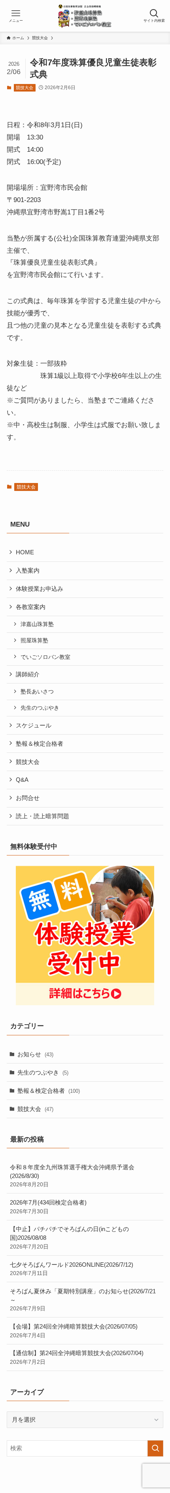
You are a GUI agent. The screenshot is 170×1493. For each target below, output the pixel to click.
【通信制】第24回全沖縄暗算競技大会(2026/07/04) (77, 1357)
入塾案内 (28, 570)
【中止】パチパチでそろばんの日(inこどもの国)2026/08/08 (69, 1237)
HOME (25, 552)
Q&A (22, 779)
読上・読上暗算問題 (42, 816)
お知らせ (35, 1054)
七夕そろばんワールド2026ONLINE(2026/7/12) (71, 1269)
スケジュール (33, 725)
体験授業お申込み (39, 588)
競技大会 (24, 87)
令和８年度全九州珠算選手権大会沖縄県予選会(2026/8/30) (72, 1176)
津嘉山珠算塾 (37, 624)
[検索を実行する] (155, 1448)
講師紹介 (28, 674)
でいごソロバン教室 (45, 657)
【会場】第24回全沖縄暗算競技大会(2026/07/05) (77, 1330)
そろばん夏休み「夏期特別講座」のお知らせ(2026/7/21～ (83, 1300)
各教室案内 (30, 606)
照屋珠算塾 (34, 640)
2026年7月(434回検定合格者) (48, 1206)
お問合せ (28, 797)
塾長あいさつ (37, 691)
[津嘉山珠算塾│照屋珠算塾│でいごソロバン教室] (85, 16)
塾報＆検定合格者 (39, 743)
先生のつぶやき (40, 707)
